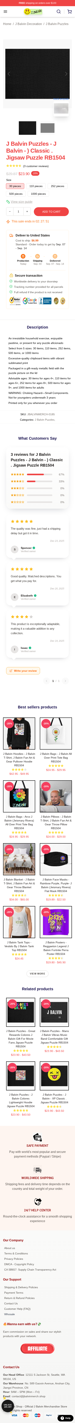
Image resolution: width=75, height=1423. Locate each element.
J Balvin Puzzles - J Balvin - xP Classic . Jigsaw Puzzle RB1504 (54, 1098)
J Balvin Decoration (28, 24)
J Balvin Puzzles (57, 24)
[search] (58, 11)
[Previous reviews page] (46, 680)
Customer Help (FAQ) (17, 1308)
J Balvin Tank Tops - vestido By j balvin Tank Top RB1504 (19, 946)
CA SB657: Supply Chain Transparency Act (30, 1269)
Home (7, 24)
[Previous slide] (9, 74)
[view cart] (69, 11)
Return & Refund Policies (19, 1298)
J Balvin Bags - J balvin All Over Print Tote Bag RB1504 (56, 757)
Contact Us (11, 1303)
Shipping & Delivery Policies (21, 1287)
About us (9, 1248)
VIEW (19, 745)
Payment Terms (13, 1292)
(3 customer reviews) (36, 166)
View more (37, 973)
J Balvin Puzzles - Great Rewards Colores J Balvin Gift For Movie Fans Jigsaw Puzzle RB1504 (20, 1038)
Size (8, 179)
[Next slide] (66, 74)
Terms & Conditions (16, 1253)
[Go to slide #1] (27, 128)
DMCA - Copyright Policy (19, 1264)
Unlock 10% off (8, 1406)
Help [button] (67, 1418)
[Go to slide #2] (47, 128)
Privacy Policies (13, 1258)
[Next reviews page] (65, 680)
